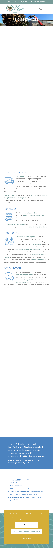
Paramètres (26, 539)
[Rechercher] (39, 9)
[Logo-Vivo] (22, 9)
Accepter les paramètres (26, 525)
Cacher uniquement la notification (26, 532)
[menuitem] (39, 9)
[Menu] (45, 9)
